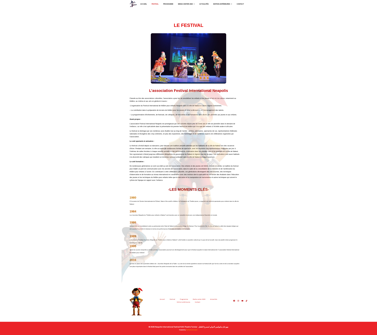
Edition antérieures (221, 4)
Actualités (204, 4)
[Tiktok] (246, 301)
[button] (186, 4)
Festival (155, 4)
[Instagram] (238, 301)
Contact (240, 4)
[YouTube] (242, 301)
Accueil (143, 4)
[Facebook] (234, 301)
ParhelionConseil (191, 330)
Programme (168, 4)
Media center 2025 (185, 4)
